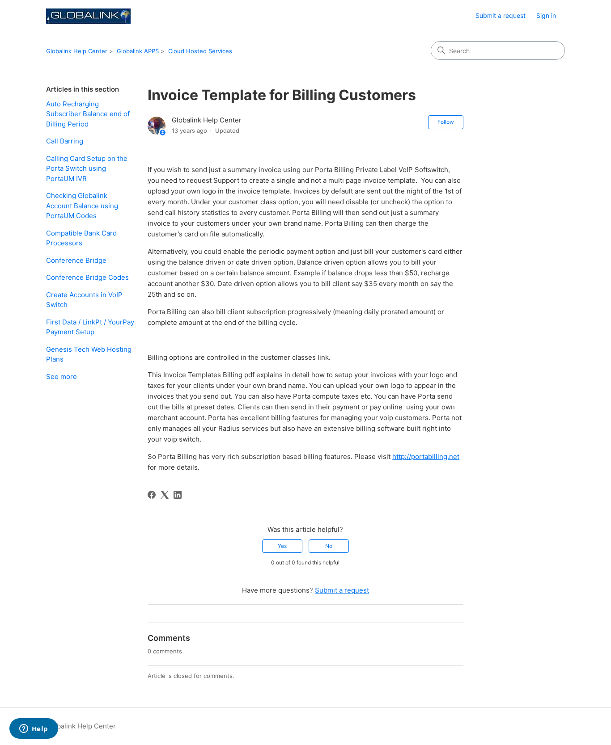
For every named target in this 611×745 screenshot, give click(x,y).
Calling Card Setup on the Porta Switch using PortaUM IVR (86, 168)
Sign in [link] (546, 15)
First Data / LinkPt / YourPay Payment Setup (90, 327)
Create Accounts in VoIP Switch (84, 299)
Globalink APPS (138, 51)
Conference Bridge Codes (87, 277)
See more (61, 376)
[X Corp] (165, 495)
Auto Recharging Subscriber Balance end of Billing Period (88, 114)
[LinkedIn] (178, 495)
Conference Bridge (76, 260)
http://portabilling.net (425, 456)
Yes (282, 546)
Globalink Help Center (76, 51)
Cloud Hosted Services (200, 51)
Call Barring (64, 141)
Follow (445, 121)
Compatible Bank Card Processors (81, 238)
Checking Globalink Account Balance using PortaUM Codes (82, 205)
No (328, 546)
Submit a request (500, 15)
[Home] (88, 16)
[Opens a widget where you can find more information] (33, 729)
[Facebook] (152, 495)
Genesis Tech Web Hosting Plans (89, 354)
